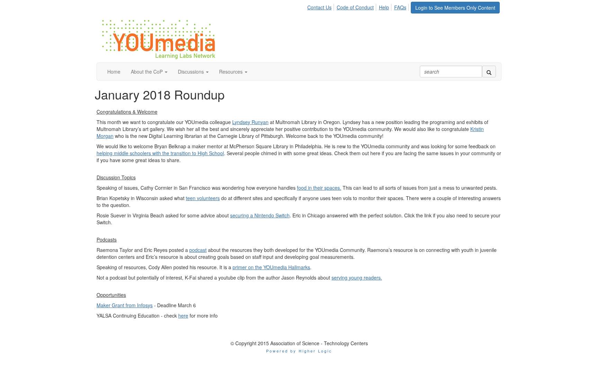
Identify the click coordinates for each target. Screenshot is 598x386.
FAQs (400, 7)
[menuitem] (321, 6)
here (183, 315)
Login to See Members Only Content (455, 7)
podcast (198, 249)
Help (384, 7)
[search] (489, 71)
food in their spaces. (319, 187)
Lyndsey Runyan (250, 122)
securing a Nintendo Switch (260, 215)
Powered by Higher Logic (299, 351)
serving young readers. (357, 277)
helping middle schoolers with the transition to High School (160, 153)
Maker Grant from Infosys (125, 305)
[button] (149, 71)
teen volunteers (203, 198)
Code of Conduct (355, 7)
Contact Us (319, 7)
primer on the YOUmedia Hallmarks (271, 267)
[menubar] (359, 6)
